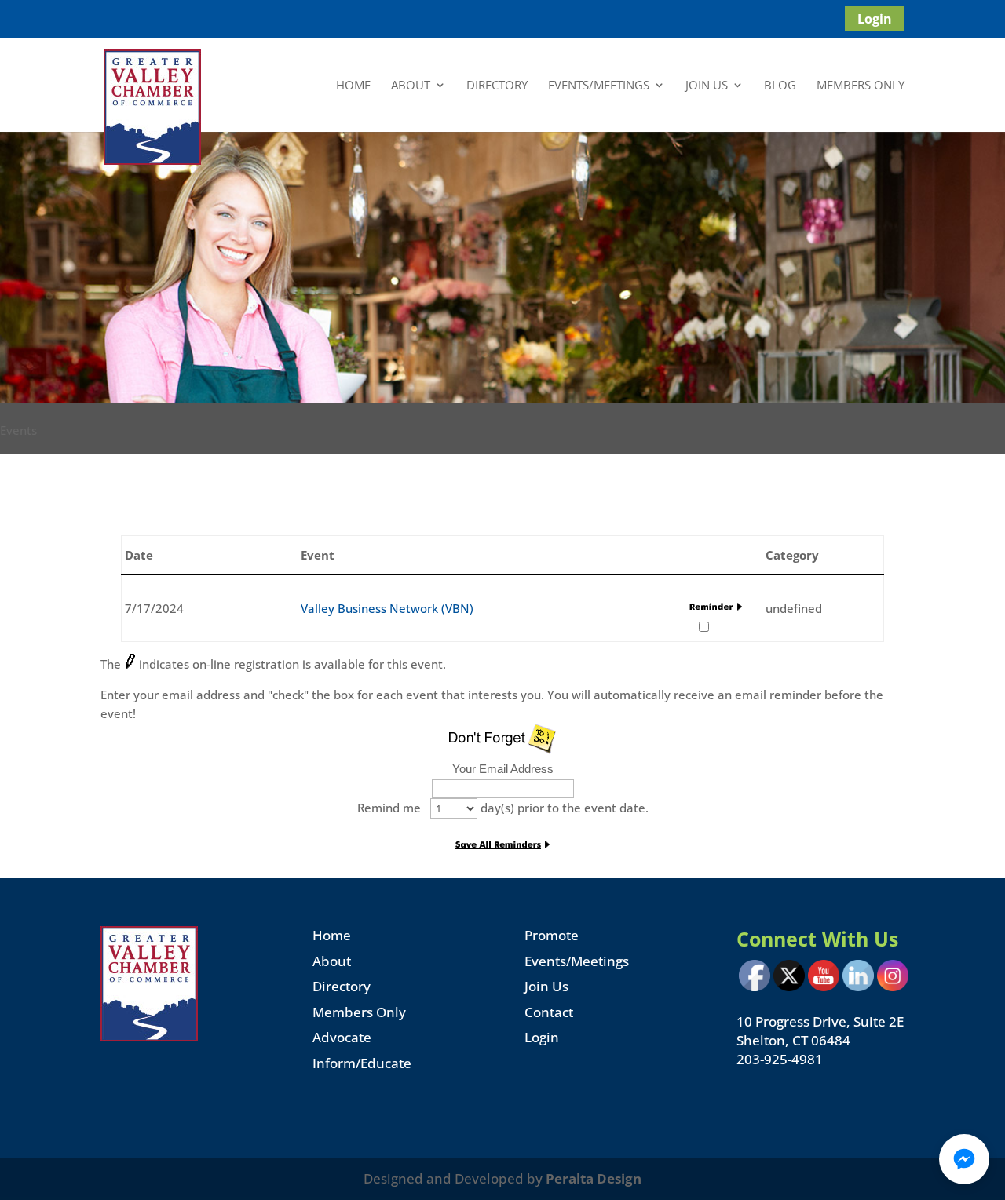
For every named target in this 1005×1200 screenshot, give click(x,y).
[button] (964, 1159)
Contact (548, 1012)
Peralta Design (593, 1178)
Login (874, 18)
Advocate (341, 1037)
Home (353, 86)
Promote (551, 935)
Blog (780, 86)
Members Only (860, 86)
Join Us (706, 86)
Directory (497, 86)
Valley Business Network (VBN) (387, 608)
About (410, 86)
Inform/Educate (361, 1063)
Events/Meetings (598, 86)
